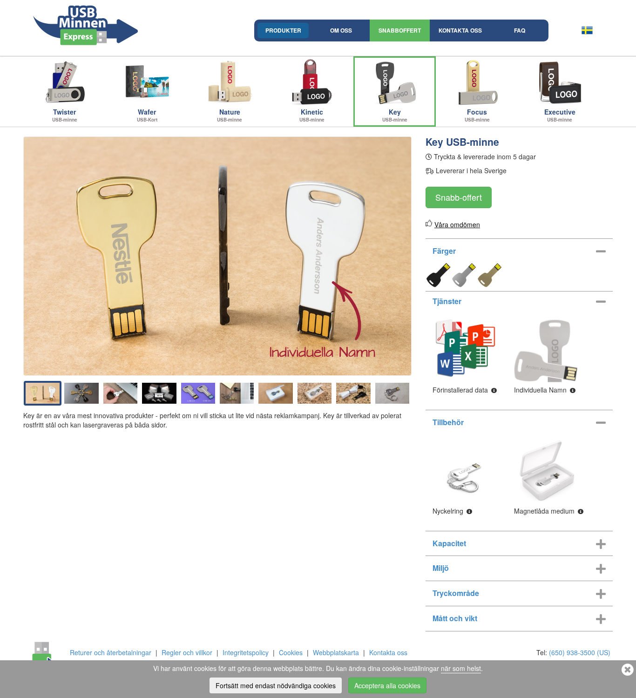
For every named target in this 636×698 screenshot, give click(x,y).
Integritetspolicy (246, 652)
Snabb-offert (458, 197)
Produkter (283, 30)
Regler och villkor (187, 652)
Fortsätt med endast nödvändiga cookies (276, 685)
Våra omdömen (457, 224)
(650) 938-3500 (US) (579, 652)
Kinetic (312, 115)
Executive (559, 115)
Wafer (147, 115)
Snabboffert (400, 30)
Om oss (341, 30)
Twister (64, 115)
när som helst (461, 668)
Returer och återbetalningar (110, 652)
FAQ (519, 30)
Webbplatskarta (336, 652)
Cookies (291, 652)
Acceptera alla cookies (387, 685)
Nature (229, 115)
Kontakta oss (460, 30)
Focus (477, 115)
